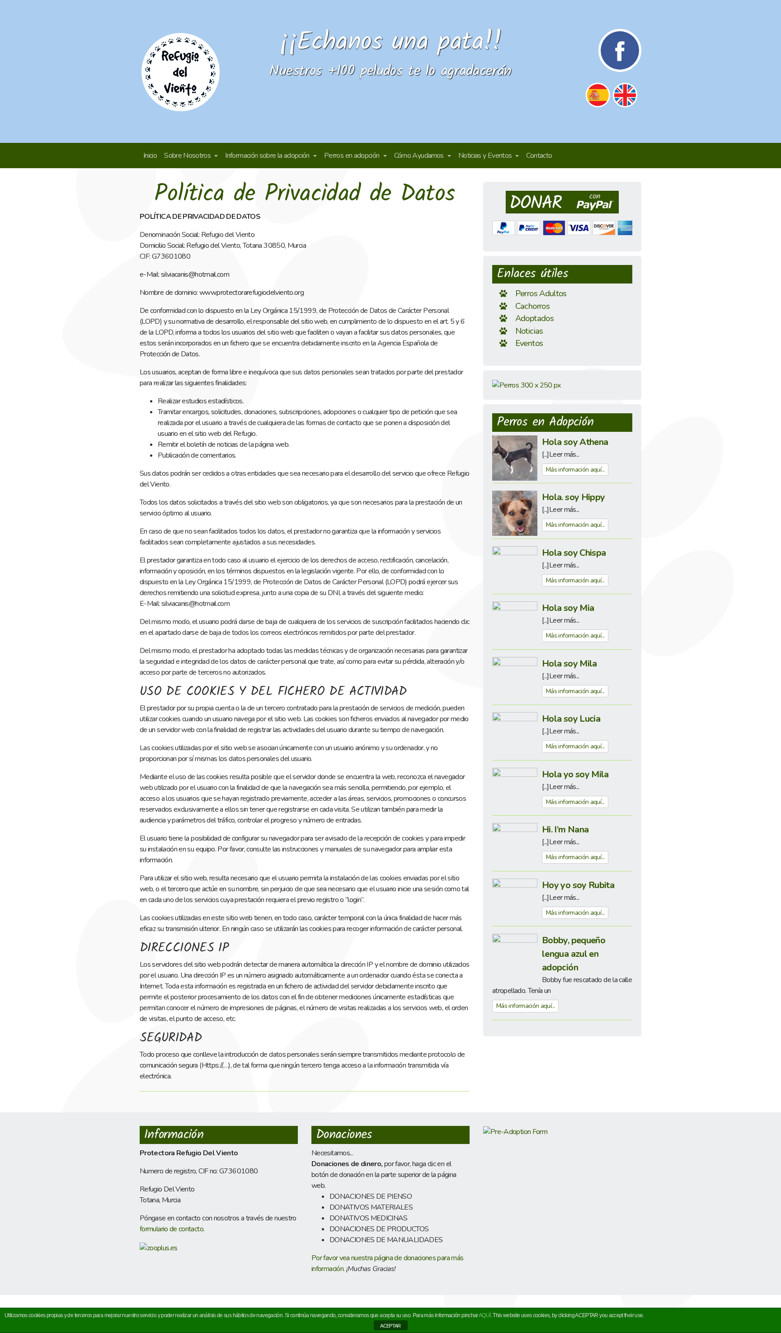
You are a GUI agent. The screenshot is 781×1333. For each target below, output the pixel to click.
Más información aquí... (575, 469)
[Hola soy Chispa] (514, 568)
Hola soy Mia (568, 608)
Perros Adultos (541, 293)
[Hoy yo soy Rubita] (514, 901)
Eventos (529, 343)
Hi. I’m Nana (565, 829)
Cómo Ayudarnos (419, 156)
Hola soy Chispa (574, 553)
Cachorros (532, 306)
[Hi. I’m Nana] (514, 845)
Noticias (529, 330)
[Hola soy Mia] (514, 624)
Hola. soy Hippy (573, 497)
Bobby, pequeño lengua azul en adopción (573, 954)
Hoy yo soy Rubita (578, 885)
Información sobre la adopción (268, 156)
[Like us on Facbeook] (619, 50)
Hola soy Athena (575, 442)
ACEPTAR (390, 1325)
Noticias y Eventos (485, 156)
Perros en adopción (352, 156)
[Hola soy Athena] (514, 458)
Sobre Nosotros (188, 156)
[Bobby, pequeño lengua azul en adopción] (514, 956)
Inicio (150, 156)
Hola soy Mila (569, 663)
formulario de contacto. (172, 1229)
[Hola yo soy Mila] (514, 790)
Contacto (539, 156)
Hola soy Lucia (571, 719)
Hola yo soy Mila (575, 774)
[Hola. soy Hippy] (514, 513)
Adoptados (534, 318)
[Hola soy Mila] (514, 679)
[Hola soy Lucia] (514, 734)
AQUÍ (484, 1315)
